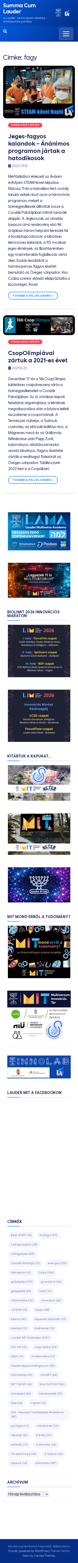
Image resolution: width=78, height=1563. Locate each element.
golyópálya (22, 1281)
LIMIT (17, 1356)
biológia (48, 1235)
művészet (21, 1393)
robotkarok (48, 1426)
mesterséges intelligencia (33, 1365)
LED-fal (19, 1347)
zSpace (19, 1463)
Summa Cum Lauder (19, 8)
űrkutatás (46, 1463)
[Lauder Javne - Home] (58, 13)
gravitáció (51, 1281)
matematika (43, 1356)
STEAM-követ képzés (25, 125)
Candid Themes (44, 1556)
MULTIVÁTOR (52, 1384)
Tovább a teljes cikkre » (33, 295)
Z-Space (54, 1454)
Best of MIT (21, 1235)
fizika (46, 1272)
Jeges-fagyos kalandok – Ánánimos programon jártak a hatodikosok (38, 147)
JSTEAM (19, 1310)
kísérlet (19, 1328)
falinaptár (21, 1272)
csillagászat (23, 1254)
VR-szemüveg (24, 1454)
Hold (45, 1291)
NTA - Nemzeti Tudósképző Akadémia (37, 1414)
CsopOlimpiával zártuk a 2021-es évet (38, 356)
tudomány (46, 1444)
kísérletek (45, 1328)
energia (57, 1263)
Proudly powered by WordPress (28, 1551)
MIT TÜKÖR (21, 1384)
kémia (19, 1319)
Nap (17, 1403)
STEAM (43, 1435)
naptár (38, 1403)
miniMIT (49, 1375)
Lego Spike (46, 1347)
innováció (51, 1300)
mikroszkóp (22, 1375)
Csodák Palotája (25, 1263)
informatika (22, 1300)
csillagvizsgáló (24, 1244)
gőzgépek (21, 1291)
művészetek (51, 1393)
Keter (42, 1310)
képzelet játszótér (50, 1319)
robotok (19, 1435)
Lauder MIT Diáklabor (30, 1337)
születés (19, 1444)
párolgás (20, 1426)
